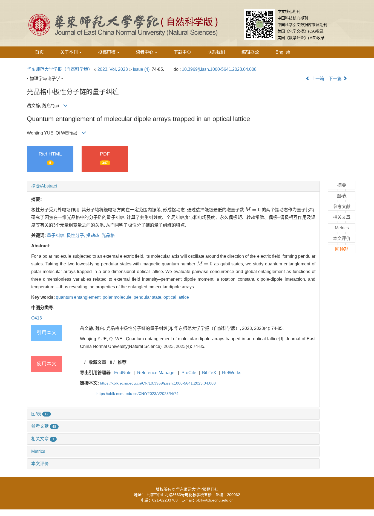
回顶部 (341, 249)
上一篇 (317, 78)
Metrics (38, 451)
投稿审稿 (107, 52)
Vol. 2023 (119, 69)
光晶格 (108, 235)
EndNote (122, 372)
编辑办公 (250, 52)
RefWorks (231, 372)
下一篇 (336, 78)
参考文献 (43, 426)
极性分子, (76, 235)
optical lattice (176, 297)
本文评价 (40, 463)
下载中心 (182, 52)
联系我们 (216, 52)
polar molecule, (118, 297)
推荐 (122, 362)
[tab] (173, 186)
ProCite (189, 372)
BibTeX (209, 372)
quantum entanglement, (79, 297)
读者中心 (145, 52)
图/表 (39, 414)
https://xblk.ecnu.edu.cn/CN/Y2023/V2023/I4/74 (137, 393)
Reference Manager (156, 372)
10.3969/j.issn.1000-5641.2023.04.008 (219, 69)
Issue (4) (141, 69)
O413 (36, 318)
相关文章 (42, 438)
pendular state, (148, 297)
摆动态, (94, 235)
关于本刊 (69, 52)
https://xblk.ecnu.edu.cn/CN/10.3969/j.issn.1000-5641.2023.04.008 (158, 383)
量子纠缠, (57, 235)
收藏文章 (97, 362)
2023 (102, 69)
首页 (39, 52)
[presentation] (253, 209)
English (282, 52)
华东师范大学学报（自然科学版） (60, 69)
